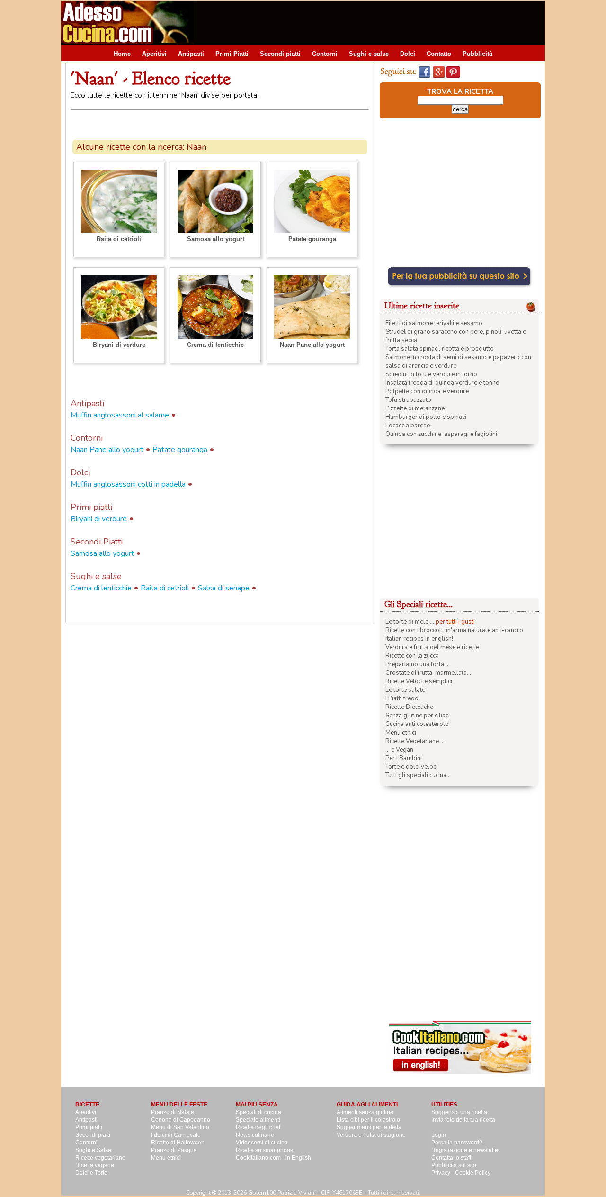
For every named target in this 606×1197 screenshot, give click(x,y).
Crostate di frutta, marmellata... (428, 673)
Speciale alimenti (258, 1119)
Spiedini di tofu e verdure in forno (431, 374)
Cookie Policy (472, 1173)
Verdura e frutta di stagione (371, 1135)
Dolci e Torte (91, 1173)
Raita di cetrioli (119, 239)
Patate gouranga (312, 239)
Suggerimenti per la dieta (369, 1127)
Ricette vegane (94, 1165)
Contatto (439, 53)
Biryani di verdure (119, 344)
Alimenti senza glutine (365, 1112)
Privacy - (443, 1173)
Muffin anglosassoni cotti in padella (128, 484)
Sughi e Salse (93, 1150)
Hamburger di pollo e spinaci (425, 417)
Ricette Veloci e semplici (418, 681)
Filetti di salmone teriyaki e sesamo (433, 323)
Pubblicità (477, 53)
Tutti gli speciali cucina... (418, 775)
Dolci (407, 53)
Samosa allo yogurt (215, 239)
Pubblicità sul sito (453, 1165)
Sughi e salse (369, 53)
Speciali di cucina (258, 1112)
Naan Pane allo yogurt (312, 344)
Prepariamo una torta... (416, 664)
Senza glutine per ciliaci (417, 715)
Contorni (325, 53)
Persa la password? (456, 1142)
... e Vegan (399, 749)
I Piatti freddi (402, 698)
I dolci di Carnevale (176, 1135)
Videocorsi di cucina (262, 1142)
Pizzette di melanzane (415, 408)
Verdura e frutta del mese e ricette (432, 647)
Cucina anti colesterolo (417, 724)
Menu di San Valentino (180, 1127)
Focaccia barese (407, 425)
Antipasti (191, 53)
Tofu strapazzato (408, 400)
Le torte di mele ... (409, 621)
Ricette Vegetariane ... (415, 741)
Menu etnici (400, 732)
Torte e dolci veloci (411, 766)
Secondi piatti (280, 53)
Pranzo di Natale (172, 1112)
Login (438, 1135)
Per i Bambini (403, 758)
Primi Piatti (232, 53)
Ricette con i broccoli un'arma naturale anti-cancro (454, 630)
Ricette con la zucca (412, 656)
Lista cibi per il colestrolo (368, 1119)
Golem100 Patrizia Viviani (282, 1193)
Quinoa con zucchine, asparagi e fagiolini (441, 434)
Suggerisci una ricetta (459, 1112)
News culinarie (255, 1135)
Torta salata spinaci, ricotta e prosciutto (439, 349)
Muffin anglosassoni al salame (120, 415)
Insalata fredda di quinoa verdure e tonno (442, 383)
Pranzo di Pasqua (174, 1150)
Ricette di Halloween (178, 1142)
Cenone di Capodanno (180, 1119)
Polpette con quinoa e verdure (427, 391)
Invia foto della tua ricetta (463, 1119)
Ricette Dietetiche (409, 707)
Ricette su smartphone (265, 1150)
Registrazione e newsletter (465, 1150)
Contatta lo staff (451, 1157)
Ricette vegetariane (100, 1157)
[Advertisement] (372, 22)
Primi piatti (88, 1127)
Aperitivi (154, 53)
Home (122, 53)
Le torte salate (405, 690)
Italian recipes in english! (419, 639)
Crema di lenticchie (215, 344)
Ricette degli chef (258, 1127)
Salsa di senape (224, 588)
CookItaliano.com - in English (273, 1157)
